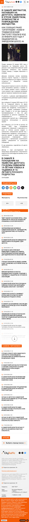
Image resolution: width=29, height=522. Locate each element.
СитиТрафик (5, 177)
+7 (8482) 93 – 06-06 (16, 495)
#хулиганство (22, 198)
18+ (14, 2)
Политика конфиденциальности (9, 471)
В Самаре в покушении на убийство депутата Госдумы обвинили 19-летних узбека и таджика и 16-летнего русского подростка (13, 166)
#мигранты (6, 198)
